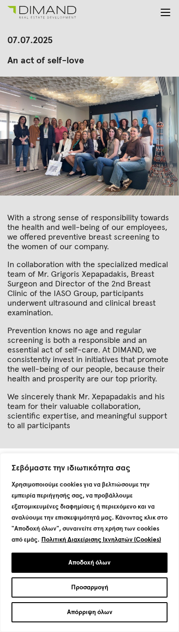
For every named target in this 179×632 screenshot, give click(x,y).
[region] (89, 542)
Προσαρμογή (89, 587)
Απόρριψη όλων (89, 612)
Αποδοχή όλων (89, 562)
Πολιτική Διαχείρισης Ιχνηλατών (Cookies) (101, 540)
